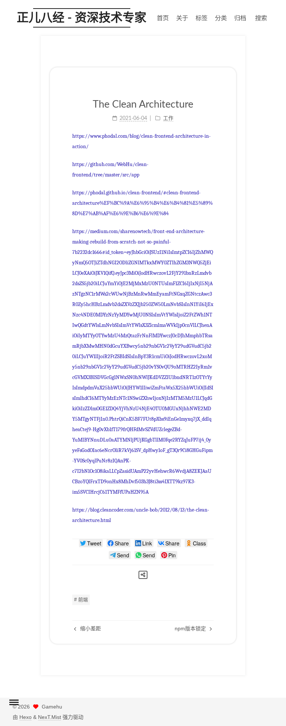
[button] (13, 703)
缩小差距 (90, 628)
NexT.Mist (49, 717)
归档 (240, 18)
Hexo (25, 717)
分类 (221, 18)
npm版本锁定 (191, 628)
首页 (163, 18)
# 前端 (81, 599)
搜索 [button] (261, 18)
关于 (182, 18)
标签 (201, 18)
